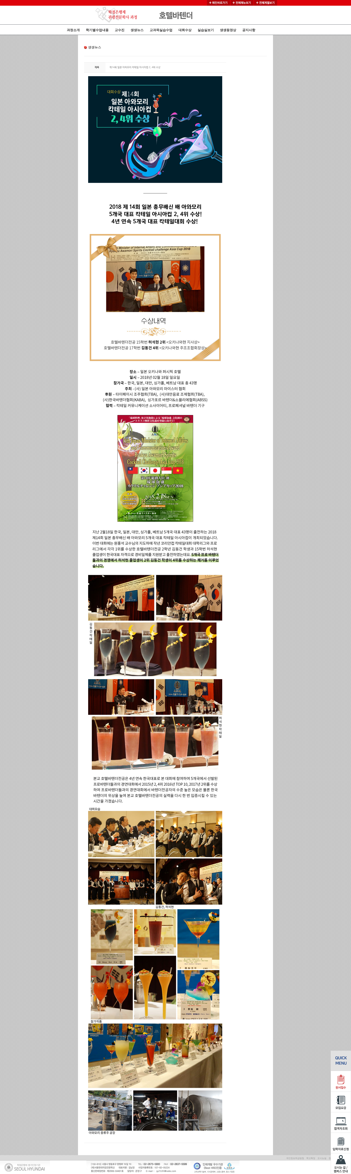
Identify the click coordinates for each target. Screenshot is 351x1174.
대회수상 (185, 30)
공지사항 (248, 30)
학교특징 (310, 1158)
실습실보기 (206, 30)
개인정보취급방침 (295, 1158)
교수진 (120, 30)
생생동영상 (228, 30)
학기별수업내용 (97, 30)
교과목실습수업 (161, 30)
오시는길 (321, 1158)
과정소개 (73, 30)
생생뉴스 (137, 30)
